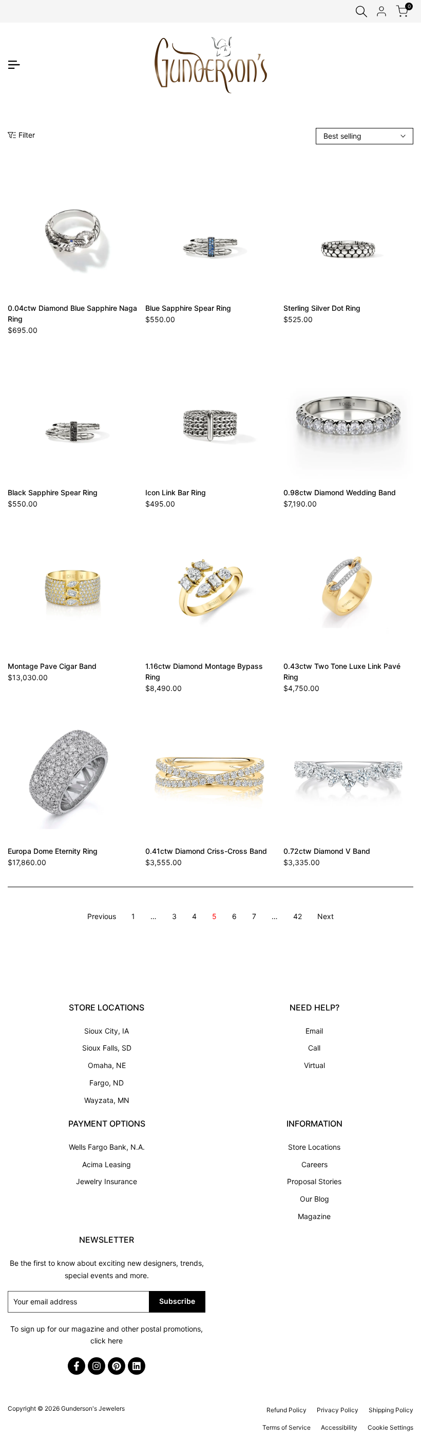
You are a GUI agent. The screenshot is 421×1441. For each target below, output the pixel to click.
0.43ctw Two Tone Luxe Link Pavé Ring (341, 671)
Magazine (314, 1216)
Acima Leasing (106, 1164)
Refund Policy (286, 1410)
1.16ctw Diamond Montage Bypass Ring (204, 671)
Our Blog (314, 1198)
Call (314, 1047)
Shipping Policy (391, 1410)
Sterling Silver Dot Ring (321, 308)
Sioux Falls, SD (106, 1047)
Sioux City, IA (106, 1030)
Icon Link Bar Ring (175, 492)
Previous (101, 916)
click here (106, 1340)
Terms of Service (286, 1427)
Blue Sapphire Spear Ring (188, 308)
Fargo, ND (106, 1082)
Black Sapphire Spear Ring (53, 492)
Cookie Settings (390, 1427)
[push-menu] (14, 64)
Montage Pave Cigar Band (52, 666)
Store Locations (314, 1147)
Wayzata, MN (106, 1100)
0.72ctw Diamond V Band (326, 851)
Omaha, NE (107, 1065)
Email (314, 1030)
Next (325, 916)
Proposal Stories (314, 1181)
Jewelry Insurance (106, 1181)
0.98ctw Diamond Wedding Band (339, 492)
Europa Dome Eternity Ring (53, 851)
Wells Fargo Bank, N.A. (107, 1147)
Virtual (314, 1065)
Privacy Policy (337, 1410)
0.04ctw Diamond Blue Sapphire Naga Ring (72, 313)
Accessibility (339, 1427)
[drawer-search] (361, 11)
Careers (314, 1164)
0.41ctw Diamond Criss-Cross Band (206, 851)
